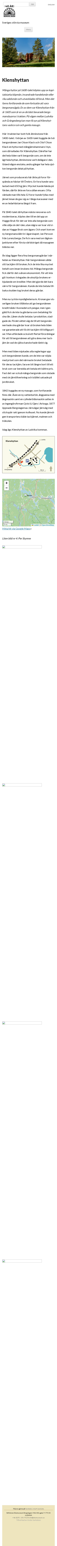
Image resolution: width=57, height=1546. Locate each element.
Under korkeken (34, 1520)
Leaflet (36, 525)
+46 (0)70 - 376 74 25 (20, 1518)
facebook (28, 1509)
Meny (28, 29)
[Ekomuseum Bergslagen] (25, 11)
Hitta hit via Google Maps (16, 528)
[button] (28, 498)
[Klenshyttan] (28, 66)
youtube (41, 1509)
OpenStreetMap (48, 525)
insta (34, 1509)
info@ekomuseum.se (36, 1518)
